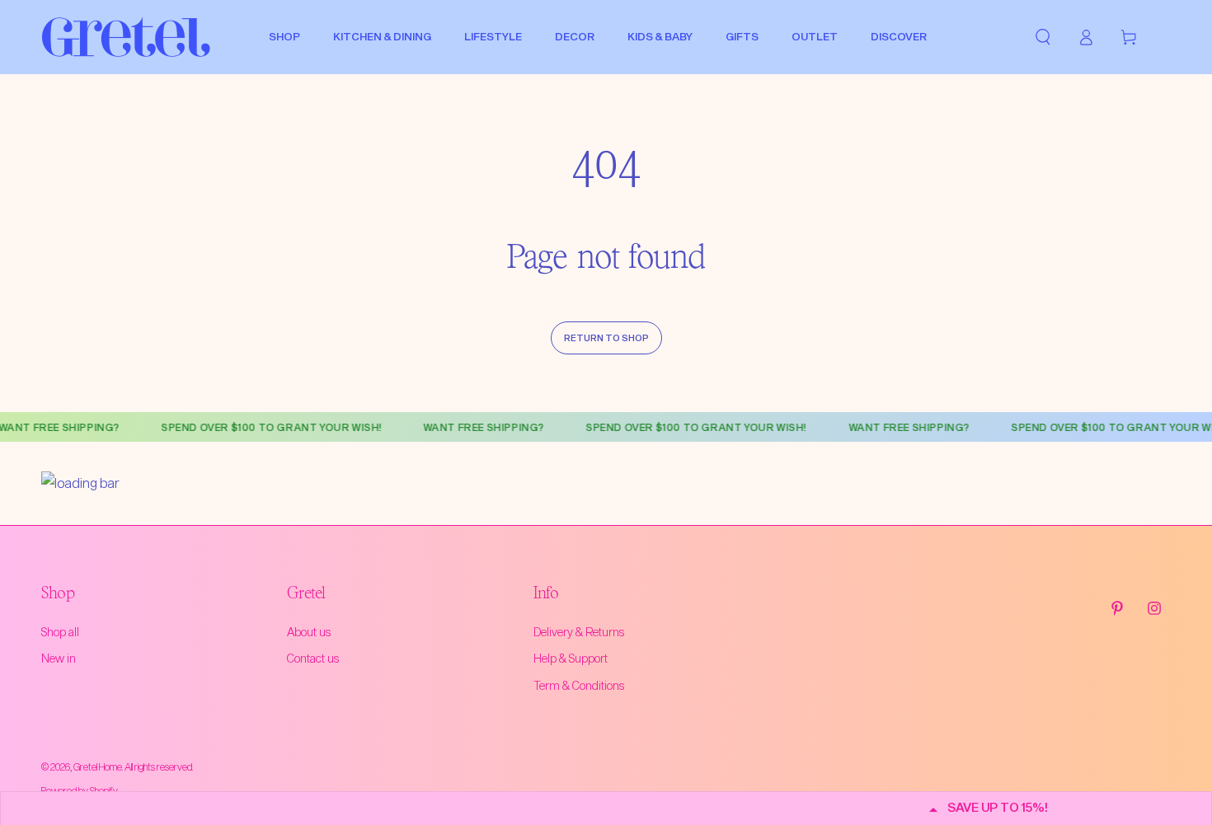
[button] (1043, 37)
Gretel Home (97, 766)
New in (58, 658)
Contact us (313, 658)
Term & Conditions (578, 685)
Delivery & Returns (578, 632)
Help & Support (570, 658)
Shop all (60, 632)
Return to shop (606, 337)
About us (309, 632)
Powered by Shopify (79, 790)
